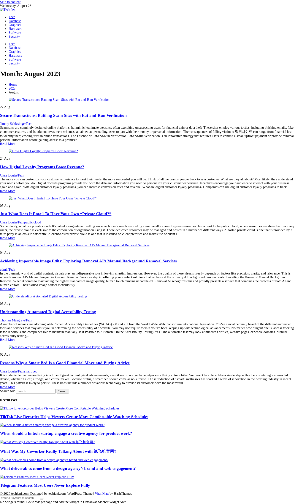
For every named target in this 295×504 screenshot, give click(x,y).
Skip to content (10, 2)
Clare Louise (8, 175)
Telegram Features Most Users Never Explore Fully (45, 485)
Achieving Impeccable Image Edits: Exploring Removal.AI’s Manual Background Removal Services (88, 261)
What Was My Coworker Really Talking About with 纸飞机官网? (58, 451)
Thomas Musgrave (12, 320)
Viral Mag (102, 493)
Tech (12, 17)
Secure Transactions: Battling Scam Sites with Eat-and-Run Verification (63, 115)
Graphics (15, 25)
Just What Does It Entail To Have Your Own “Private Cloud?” (55, 214)
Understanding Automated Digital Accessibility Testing (48, 312)
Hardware (15, 28)
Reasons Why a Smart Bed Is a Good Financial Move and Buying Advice (65, 363)
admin (4, 269)
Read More (7, 144)
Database (15, 21)
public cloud (32, 222)
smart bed (30, 371)
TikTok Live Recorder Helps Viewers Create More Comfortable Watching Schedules (74, 416)
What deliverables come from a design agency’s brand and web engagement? (68, 468)
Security (14, 36)
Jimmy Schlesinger (13, 123)
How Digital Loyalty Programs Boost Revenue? (42, 167)
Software (15, 32)
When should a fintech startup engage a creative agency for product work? (66, 433)
